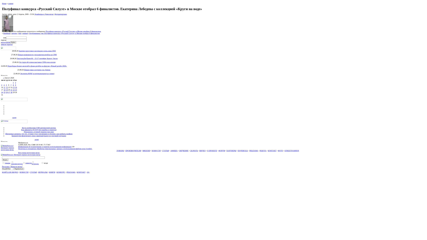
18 (4, 90)
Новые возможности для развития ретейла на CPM (37, 55)
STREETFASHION (292, 151)
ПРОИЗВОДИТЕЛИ (133, 151)
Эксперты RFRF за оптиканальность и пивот (37, 74)
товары (7, 163)
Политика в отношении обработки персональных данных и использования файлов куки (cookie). (55, 149)
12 (7, 87)
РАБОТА (263, 151)
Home (4, 4)
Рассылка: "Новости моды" (12, 167)
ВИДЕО (202, 151)
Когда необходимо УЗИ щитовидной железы (39, 128)
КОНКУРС (61, 172)
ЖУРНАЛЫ (42, 172)
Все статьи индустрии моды (29, 153)
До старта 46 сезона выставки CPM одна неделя (37, 62)
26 (7, 92)
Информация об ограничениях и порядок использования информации (45, 147)
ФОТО (280, 151)
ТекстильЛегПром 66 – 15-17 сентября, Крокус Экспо (37, 58)
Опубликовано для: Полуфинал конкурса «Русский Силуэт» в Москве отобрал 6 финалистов (64, 33)
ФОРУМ (222, 151)
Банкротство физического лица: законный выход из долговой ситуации (39, 136)
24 (2, 92)
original (25, 33)
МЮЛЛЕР (146, 151)
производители (17, 164)
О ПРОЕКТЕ (212, 151)
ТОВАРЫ (120, 151)
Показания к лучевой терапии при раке (39, 132)
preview (14, 33)
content (10, 4)
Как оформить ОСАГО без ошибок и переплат (38, 130)
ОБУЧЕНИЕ (183, 151)
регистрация (5, 42)
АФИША (174, 151)
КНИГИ (52, 172)
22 (14, 90)
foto (19, 33)
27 (9, 92)
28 (11, 92)
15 (14, 87)
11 (4, 87)
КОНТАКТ (272, 151)
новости (28, 163)
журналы (35, 164)
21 (11, 90)
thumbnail (6, 33)
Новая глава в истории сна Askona (37, 70)
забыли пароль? (7, 44)
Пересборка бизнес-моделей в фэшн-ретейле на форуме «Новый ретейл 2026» (37, 66)
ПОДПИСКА (243, 151)
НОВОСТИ (156, 151)
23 (16, 90)
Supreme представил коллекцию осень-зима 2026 (37, 51)
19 (7, 90)
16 (16, 87)
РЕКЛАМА (253, 151)
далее (14, 118)
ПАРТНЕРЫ (231, 151)
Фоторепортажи (61, 14)
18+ (88, 172)
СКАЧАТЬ (194, 151)
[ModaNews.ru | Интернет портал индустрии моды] (9, 150)
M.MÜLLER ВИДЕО (10, 172)
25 (4, 92)
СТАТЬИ (165, 151)
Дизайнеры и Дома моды (43, 14)
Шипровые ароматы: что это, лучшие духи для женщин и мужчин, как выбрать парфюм (38, 134)
